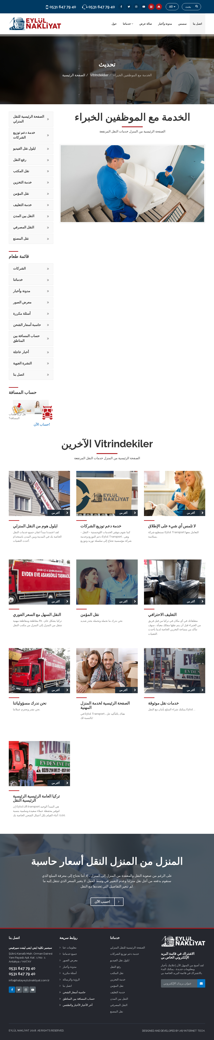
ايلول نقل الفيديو (24, 148)
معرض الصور (22, 302)
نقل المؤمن (21, 194)
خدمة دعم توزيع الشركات (24, 135)
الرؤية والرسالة (71, 979)
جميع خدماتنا (70, 953)
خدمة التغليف (22, 205)
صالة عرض (145, 23)
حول (114, 23)
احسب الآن (103, 902)
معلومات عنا (69, 947)
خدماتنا (127, 23)
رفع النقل (19, 160)
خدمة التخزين (22, 182)
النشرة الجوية (22, 363)
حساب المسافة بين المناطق (26, 338)
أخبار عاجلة (21, 352)
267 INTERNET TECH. (192, 1030)
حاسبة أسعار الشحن (27, 325)
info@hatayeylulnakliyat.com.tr (29, 980)
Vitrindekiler (99, 75)
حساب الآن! (42, 424)
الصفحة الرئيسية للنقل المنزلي (28, 118)
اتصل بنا (197, 23)
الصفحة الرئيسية (73, 75)
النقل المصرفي (23, 227)
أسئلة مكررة (22, 313)
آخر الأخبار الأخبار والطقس (78, 1005)
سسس (182, 23)
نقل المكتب (21, 171)
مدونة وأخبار (165, 23)
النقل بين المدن (23, 216)
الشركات (19, 268)
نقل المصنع (21, 238)
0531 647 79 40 (22, 968)
